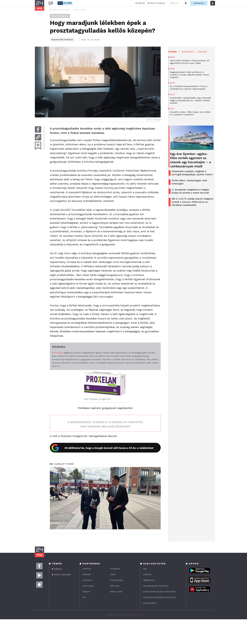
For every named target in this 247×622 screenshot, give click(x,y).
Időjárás (141, 3)
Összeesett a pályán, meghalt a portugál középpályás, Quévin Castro (192, 173)
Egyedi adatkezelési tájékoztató (159, 592)
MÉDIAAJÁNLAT (149, 603)
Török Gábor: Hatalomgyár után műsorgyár (189, 182)
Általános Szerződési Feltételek (159, 597)
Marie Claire (116, 592)
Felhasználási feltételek (155, 586)
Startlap (87, 569)
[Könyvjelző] (38, 146)
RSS (145, 569)
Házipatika (115, 569)
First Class (88, 586)
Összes (202, 51)
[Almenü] (51, 3)
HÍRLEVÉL (147, 575)
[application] (105, 498)
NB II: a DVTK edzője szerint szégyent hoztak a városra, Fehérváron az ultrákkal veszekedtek (192, 201)
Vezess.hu (87, 580)
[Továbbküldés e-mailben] (38, 137)
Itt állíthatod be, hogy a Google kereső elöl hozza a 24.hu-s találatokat (108, 447)
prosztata (81, 9)
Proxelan (58, 353)
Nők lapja (114, 586)
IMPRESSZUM (149, 580)
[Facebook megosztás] (38, 129)
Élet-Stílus (60, 16)
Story (113, 575)
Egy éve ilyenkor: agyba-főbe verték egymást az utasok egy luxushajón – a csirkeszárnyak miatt (190, 160)
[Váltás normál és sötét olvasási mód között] (186, 3)
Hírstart (87, 575)
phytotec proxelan (61, 9)
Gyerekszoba (116, 580)
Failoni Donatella (157, 3)
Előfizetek (199, 3)
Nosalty (86, 592)
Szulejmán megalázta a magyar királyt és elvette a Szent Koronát (190, 191)
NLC (84, 597)
